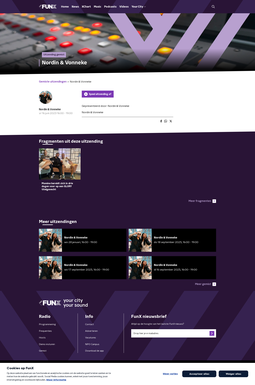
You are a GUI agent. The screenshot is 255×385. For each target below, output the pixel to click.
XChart (86, 6)
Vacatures (90, 337)
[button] (213, 6)
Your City (137, 6)
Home (65, 6)
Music (97, 6)
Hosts (42, 337)
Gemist (42, 351)
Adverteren (91, 331)
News (75, 6)
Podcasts (110, 6)
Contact (89, 324)
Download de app (94, 351)
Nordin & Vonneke (50, 109)
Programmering (47, 324)
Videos (124, 6)
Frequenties (45, 331)
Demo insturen (47, 344)
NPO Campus (92, 344)
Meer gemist (203, 284)
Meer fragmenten (200, 201)
